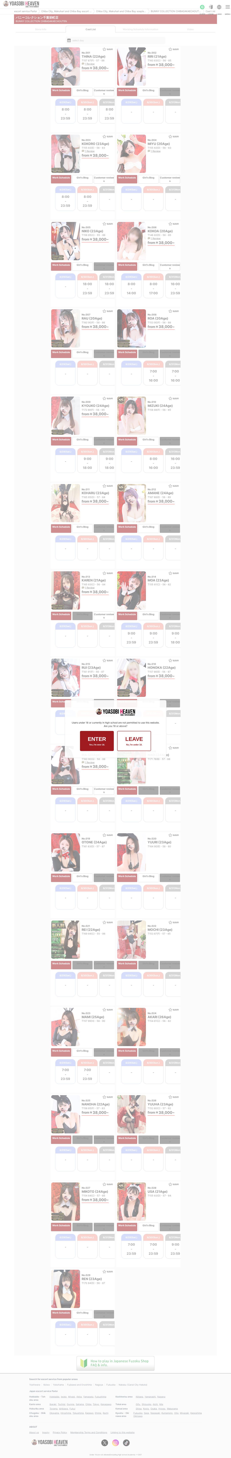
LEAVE (134, 741)
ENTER (97, 741)
